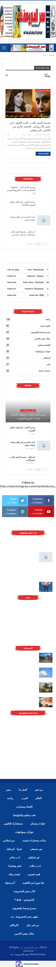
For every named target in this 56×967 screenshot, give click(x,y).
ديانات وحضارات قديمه (34, 840)
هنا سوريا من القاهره (33, 882)
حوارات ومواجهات (42, 351)
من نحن (39, 789)
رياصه (10, 798)
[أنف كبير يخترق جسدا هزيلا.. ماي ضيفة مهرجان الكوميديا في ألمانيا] (45, 767)
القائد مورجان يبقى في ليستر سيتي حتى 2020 (32, 633)
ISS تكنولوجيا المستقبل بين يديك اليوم (20, 553)
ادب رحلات (35, 865)
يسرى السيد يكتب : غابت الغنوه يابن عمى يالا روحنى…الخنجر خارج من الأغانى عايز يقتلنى (30, 126)
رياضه (47, 319)
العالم (39, 798)
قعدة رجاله (14, 874)
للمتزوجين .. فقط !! (24, 899)
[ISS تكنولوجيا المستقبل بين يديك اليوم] (45, 557)
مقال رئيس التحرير (42, 90)
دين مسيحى (36, 848)
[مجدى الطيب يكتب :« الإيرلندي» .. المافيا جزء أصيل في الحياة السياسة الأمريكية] (45, 722)
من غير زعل (32, 925)
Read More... (43, 154)
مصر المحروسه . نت (19, 954)
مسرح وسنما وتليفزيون (40, 332)
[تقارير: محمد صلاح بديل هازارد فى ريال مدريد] (45, 622)
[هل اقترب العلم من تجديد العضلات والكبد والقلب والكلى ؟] (45, 542)
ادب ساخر (14, 857)
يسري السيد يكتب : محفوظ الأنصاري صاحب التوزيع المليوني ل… (21, 190)
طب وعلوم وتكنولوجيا (24, 815)
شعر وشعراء (14, 865)
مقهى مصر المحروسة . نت (24, 916)
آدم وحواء (10, 882)
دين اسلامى (9, 840)
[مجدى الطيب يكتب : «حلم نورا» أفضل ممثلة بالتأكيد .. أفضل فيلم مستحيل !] (45, 737)
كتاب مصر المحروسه (24, 891)
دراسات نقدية (44, 371)
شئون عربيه (45, 326)
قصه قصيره (34, 874)
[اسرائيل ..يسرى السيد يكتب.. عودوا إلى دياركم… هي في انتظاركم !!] (43, 235)
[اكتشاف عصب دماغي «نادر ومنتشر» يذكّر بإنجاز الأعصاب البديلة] (45, 572)
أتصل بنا (23, 789)
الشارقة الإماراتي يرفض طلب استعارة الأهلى (32, 641)
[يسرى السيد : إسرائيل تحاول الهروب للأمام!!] (43, 205)
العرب (24, 798)
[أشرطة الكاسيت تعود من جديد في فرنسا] (45, 752)
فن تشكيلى (33, 857)
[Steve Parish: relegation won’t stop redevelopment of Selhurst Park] (45, 687)
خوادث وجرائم (38, 823)
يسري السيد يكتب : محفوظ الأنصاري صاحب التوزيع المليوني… (28, 416)
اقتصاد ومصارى (44, 345)
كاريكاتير (46, 358)
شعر (48, 364)
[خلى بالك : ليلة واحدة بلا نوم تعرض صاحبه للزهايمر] (45, 587)
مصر (8, 789)
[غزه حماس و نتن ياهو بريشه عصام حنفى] (43, 220)
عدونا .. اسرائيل (14, 848)
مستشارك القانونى (13, 823)
